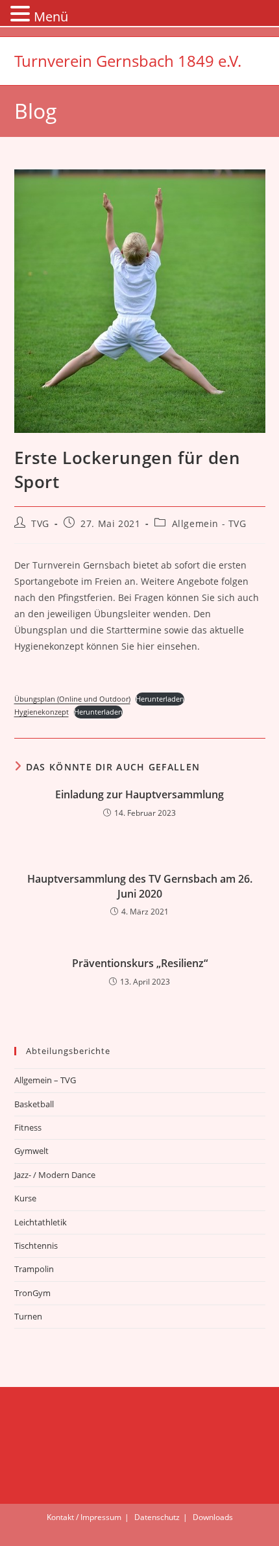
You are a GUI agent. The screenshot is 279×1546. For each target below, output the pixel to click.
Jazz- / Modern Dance (54, 1175)
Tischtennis (36, 1245)
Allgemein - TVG (209, 523)
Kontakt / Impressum (84, 1517)
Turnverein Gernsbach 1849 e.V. (127, 60)
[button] (22, 15)
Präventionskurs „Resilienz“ (140, 963)
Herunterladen (160, 699)
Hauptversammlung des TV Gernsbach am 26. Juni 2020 (139, 886)
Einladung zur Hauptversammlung (139, 794)
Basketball (34, 1104)
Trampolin (34, 1269)
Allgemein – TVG (45, 1080)
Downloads (213, 1517)
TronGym (32, 1293)
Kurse (25, 1198)
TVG (40, 523)
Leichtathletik (40, 1222)
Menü (51, 16)
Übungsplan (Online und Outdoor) (72, 699)
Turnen (28, 1316)
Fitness (28, 1127)
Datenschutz (157, 1517)
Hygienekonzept (41, 712)
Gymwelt (31, 1151)
